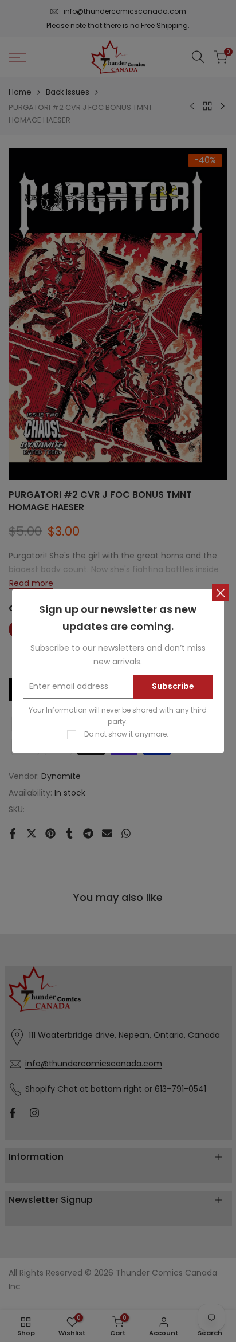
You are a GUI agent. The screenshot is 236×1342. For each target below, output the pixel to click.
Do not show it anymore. (126, 734)
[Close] (220, 592)
